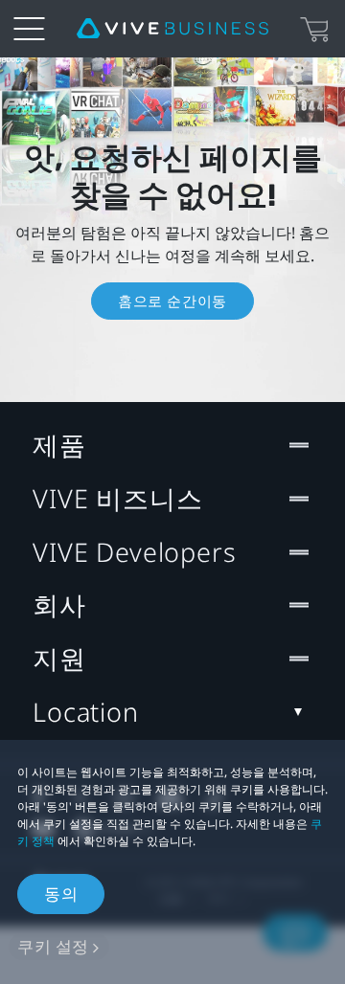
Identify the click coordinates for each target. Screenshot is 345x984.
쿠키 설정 (53, 946)
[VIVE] (172, 28)
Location (86, 711)
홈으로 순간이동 (172, 300)
